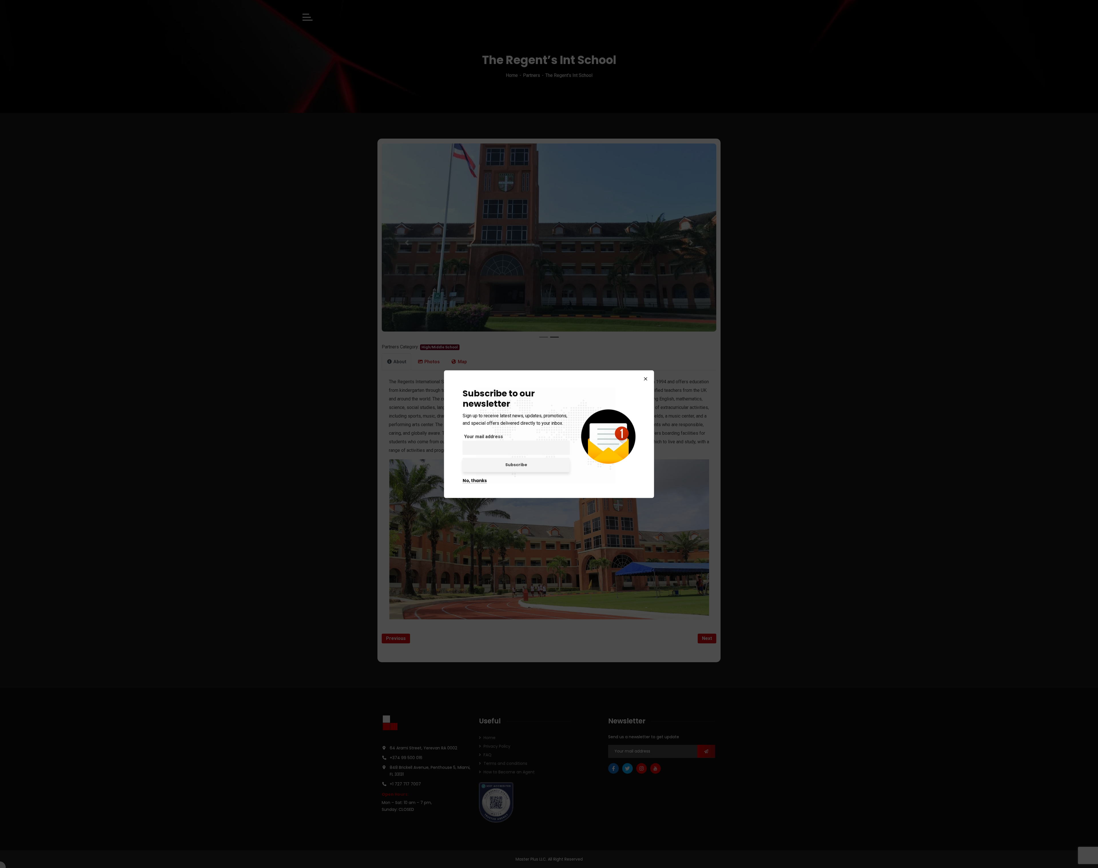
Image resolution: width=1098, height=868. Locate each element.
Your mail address (483, 436)
